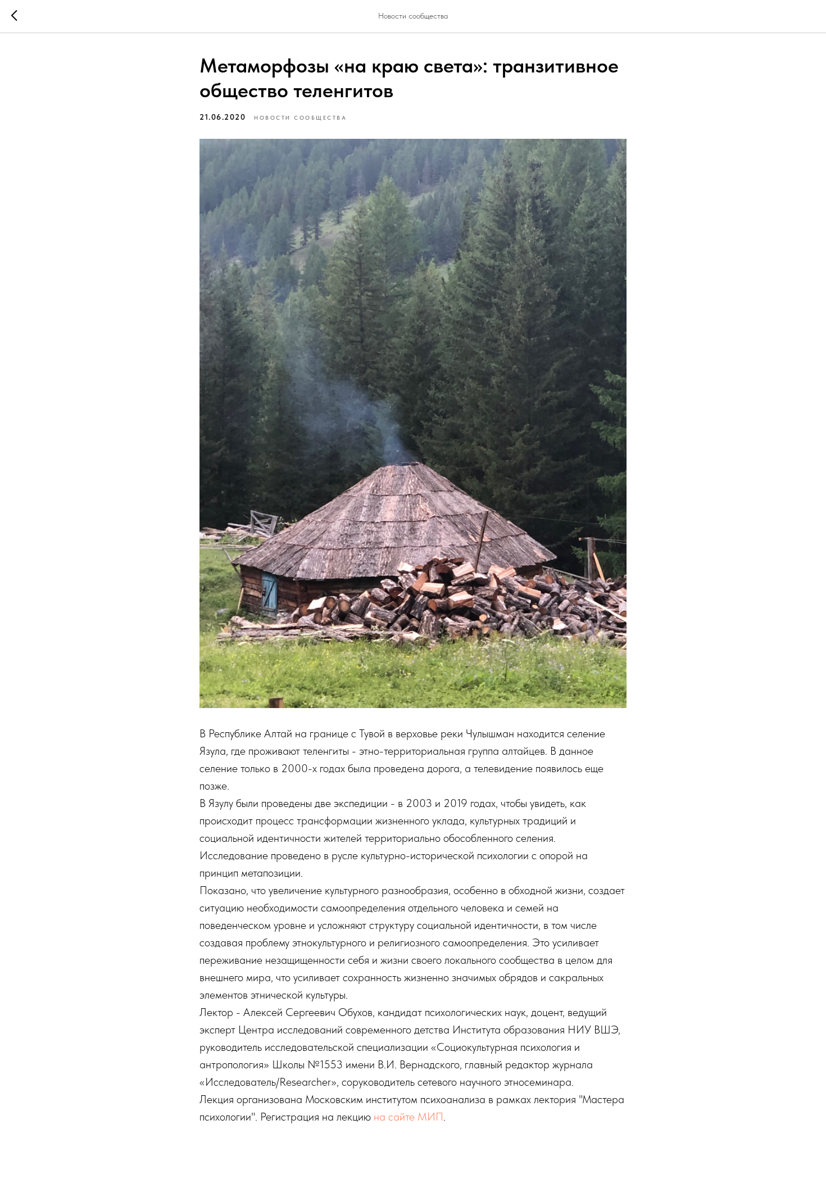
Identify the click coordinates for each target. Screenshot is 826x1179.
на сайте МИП (408, 1116)
